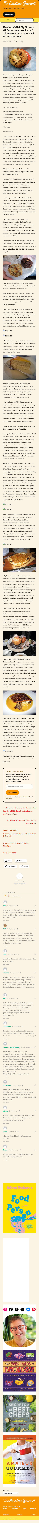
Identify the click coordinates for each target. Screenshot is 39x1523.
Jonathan (7, 1026)
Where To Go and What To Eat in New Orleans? (19, 835)
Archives (6, 1490)
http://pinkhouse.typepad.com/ (18, 1074)
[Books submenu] (22, 1514)
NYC (15, 41)
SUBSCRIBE (9, 14)
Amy (5, 1132)
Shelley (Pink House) (11, 1047)
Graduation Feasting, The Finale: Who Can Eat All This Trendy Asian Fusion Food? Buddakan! (19, 811)
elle (4, 906)
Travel (20, 41)
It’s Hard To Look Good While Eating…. (15, 844)
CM (4, 929)
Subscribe (12, 792)
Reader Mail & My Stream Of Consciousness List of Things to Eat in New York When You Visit (19, 32)
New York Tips (9, 853)
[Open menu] (8, 20)
